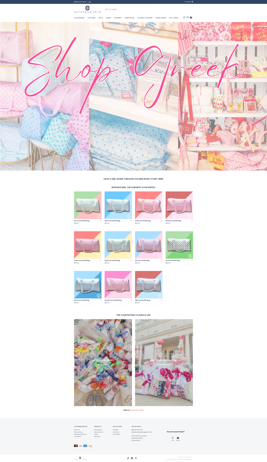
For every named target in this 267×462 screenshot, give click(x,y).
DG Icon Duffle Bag (142, 260)
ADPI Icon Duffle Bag (112, 221)
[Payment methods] (76, 446)
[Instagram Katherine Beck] (136, 458)
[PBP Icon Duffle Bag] (148, 284)
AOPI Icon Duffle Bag (143, 221)
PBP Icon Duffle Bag (142, 300)
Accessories (79, 18)
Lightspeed (187, 459)
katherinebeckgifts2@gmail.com (142, 432)
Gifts (101, 18)
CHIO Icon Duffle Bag (82, 260)
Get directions (136, 440)
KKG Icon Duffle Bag (81, 300)
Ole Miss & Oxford (145, 18)
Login (89, 2)
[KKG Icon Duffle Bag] (87, 284)
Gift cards (173, 18)
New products (98, 432)
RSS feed (97, 436)
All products (98, 430)
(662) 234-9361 (138, 430)
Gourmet (118, 18)
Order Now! (102, 364)
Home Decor (129, 18)
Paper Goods (161, 18)
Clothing (91, 18)
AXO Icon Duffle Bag (81, 221)
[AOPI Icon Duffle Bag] (148, 205)
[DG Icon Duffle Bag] (148, 245)
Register (115, 430)
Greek (108, 18)
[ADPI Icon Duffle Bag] (118, 205)
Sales (96, 434)
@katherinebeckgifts (137, 410)
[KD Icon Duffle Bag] (179, 245)
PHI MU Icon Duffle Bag (113, 300)
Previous (7, 97)
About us (77, 430)
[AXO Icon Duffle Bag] (87, 205)
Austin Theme (171, 459)
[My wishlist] (188, 18)
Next (260, 97)
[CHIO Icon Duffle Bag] (87, 245)
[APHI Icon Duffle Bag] (179, 205)
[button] (184, 18)
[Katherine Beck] (87, 9)
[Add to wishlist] (100, 221)
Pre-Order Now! (163, 364)
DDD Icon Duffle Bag (112, 260)
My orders (116, 432)
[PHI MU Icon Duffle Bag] (118, 284)
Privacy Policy (78, 432)
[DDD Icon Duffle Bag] (118, 245)
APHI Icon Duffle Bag (173, 221)
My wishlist (116, 434)
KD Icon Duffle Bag (173, 260)
